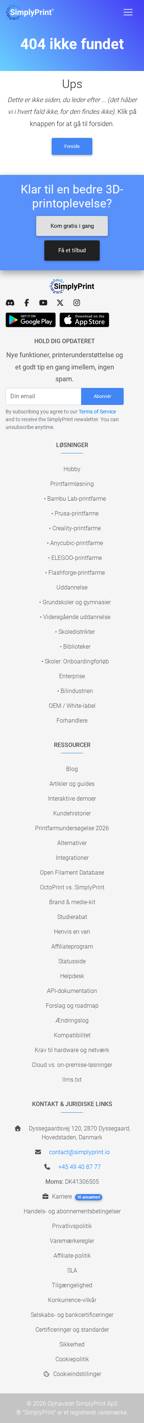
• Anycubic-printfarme (75, 543)
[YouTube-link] (43, 303)
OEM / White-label (72, 705)
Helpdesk (72, 976)
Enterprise (72, 676)
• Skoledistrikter (75, 631)
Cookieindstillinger (76, 1374)
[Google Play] (31, 319)
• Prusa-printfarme (75, 513)
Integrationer (72, 857)
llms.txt (72, 1079)
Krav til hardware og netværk (72, 1050)
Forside (72, 146)
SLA (72, 1270)
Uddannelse (72, 587)
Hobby (72, 469)
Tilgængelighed (72, 1285)
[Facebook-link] (26, 303)
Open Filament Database (72, 872)
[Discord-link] (10, 303)
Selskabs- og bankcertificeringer (72, 1314)
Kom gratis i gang (72, 226)
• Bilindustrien (75, 690)
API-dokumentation (72, 990)
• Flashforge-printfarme (75, 572)
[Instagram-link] (76, 303)
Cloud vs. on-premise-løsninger (72, 1064)
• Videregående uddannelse (75, 617)
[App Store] (84, 319)
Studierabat (72, 916)
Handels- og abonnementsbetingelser (72, 1211)
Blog (72, 769)
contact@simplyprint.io (79, 1152)
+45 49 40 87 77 (79, 1166)
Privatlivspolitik (72, 1226)
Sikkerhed (72, 1344)
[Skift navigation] (128, 12)
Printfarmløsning (72, 483)
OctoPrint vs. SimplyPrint (72, 887)
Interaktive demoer (72, 798)
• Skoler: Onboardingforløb (75, 661)
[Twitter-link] (60, 303)
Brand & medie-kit (72, 902)
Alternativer (72, 842)
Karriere (75, 1196)
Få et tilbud (72, 250)
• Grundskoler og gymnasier (75, 602)
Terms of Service (97, 412)
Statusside (72, 961)
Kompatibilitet (72, 1035)
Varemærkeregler (72, 1240)
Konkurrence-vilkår (72, 1300)
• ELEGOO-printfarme (75, 557)
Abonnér (102, 396)
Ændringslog (72, 1020)
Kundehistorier (72, 813)
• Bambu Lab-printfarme (75, 498)
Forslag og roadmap (72, 1005)
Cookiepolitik (72, 1359)
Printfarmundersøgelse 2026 (72, 828)
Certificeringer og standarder (72, 1329)
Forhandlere (72, 720)
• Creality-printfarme (75, 528)
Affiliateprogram (72, 946)
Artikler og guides (72, 783)
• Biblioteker (75, 646)
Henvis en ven (72, 931)
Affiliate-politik (72, 1255)
